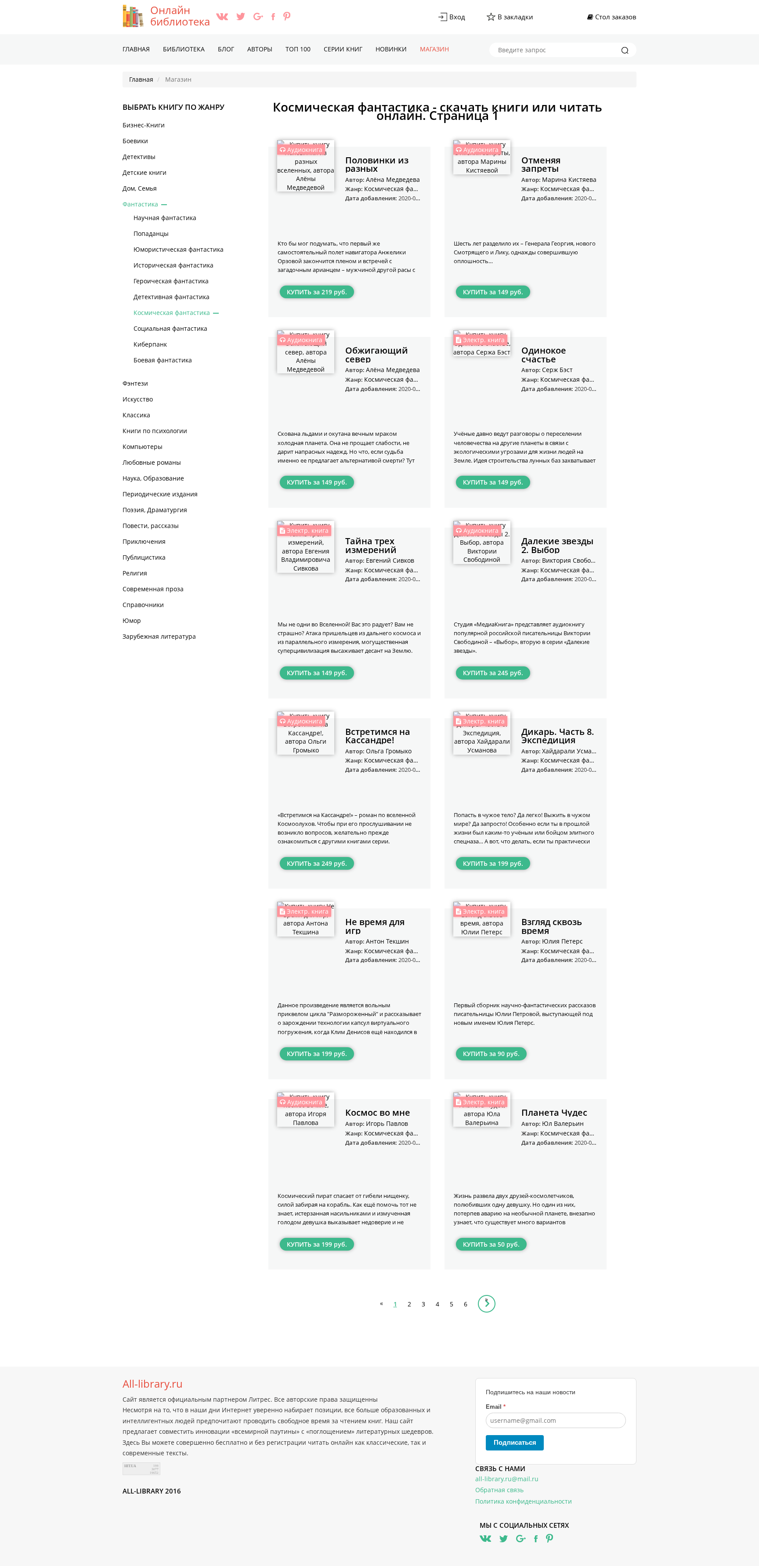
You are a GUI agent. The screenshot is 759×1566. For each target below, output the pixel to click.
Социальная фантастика (170, 328)
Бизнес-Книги (144, 125)
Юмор (132, 620)
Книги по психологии (155, 431)
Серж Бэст (557, 369)
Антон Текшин (387, 941)
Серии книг (343, 49)
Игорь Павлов (387, 1123)
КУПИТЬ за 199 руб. (493, 863)
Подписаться (515, 1442)
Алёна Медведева (393, 179)
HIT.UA (130, 1466)
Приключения (144, 541)
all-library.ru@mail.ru (507, 1479)
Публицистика (144, 557)
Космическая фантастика (172, 312)
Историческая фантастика (173, 265)
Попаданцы (151, 233)
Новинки (391, 49)
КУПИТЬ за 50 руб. (491, 1244)
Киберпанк (150, 344)
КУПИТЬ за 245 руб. (493, 673)
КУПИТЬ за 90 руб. (491, 1053)
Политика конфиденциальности (523, 1501)
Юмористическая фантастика (179, 249)
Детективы (139, 156)
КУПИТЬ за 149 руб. (493, 292)
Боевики (135, 141)
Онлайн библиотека (180, 15)
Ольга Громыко (389, 751)
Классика (136, 415)
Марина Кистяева (569, 179)
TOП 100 (298, 49)
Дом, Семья (140, 188)
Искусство (138, 399)
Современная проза (153, 589)
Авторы (259, 49)
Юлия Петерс (562, 941)
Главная (136, 49)
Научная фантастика (165, 217)
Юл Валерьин (563, 1123)
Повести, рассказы (151, 525)
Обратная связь (499, 1490)
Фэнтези (135, 383)
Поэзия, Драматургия (155, 510)
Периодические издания (160, 494)
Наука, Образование (153, 478)
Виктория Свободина (574, 560)
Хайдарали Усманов (572, 751)
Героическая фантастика (171, 281)
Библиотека (184, 49)
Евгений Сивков (390, 560)
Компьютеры (143, 446)
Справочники (143, 604)
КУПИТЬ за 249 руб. (317, 863)
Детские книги (144, 172)
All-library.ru (153, 1383)
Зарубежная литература (159, 636)
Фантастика (140, 204)
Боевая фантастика (163, 360)
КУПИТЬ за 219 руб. (317, 292)
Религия (135, 573)
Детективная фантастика (172, 297)
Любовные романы (152, 462)
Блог (226, 49)
